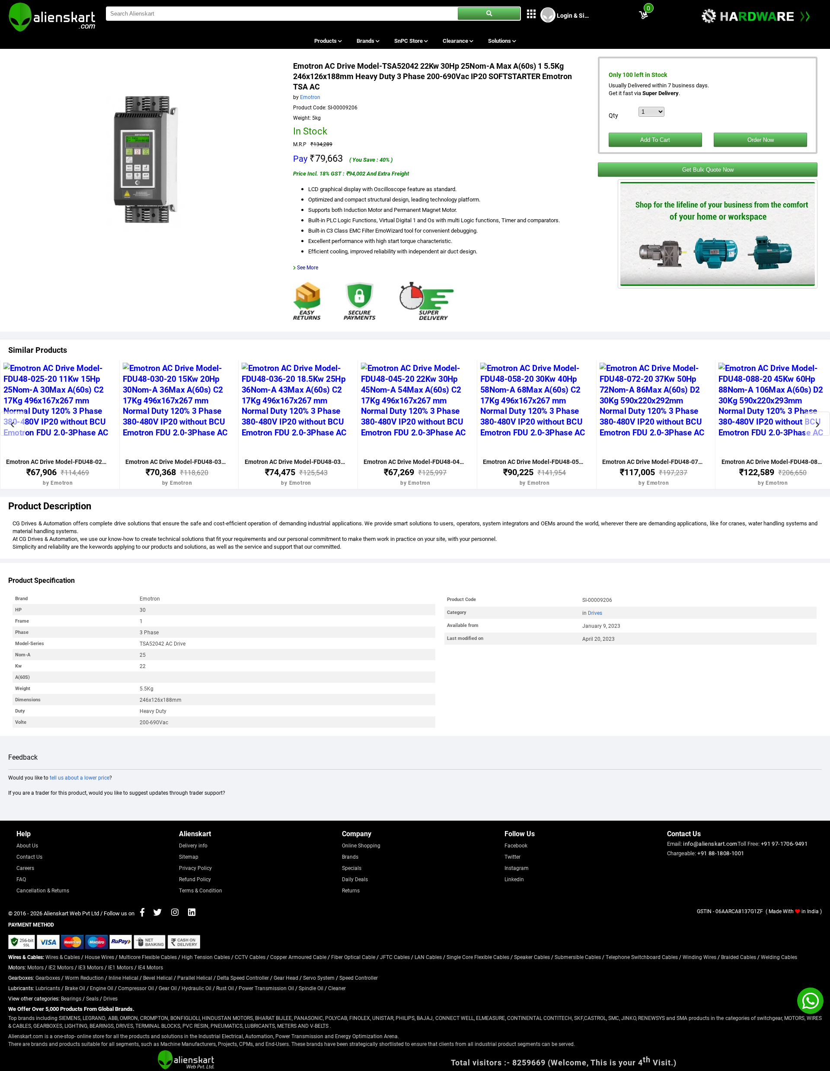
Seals (92, 998)
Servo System (319, 977)
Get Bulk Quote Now (708, 169)
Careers (25, 867)
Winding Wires (699, 956)
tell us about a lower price (79, 777)
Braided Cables (738, 956)
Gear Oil (168, 988)
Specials (351, 867)
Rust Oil (225, 988)
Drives (595, 612)
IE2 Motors (60, 967)
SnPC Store (409, 41)
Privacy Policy (195, 867)
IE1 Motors (120, 967)
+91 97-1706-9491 (784, 843)
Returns (351, 890)
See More (307, 267)
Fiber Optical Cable (353, 956)
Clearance (456, 41)
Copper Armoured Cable (298, 956)
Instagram (516, 867)
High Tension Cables (206, 956)
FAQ (21, 879)
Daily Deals (355, 879)
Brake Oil (75, 988)
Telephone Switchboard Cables (642, 956)
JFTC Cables (395, 956)
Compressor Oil (136, 988)
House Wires (99, 956)
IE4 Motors (150, 967)
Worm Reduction (84, 977)
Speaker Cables (532, 956)
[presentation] (12, 424)
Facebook (515, 845)
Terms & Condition (200, 890)
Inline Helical (123, 977)
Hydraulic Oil (196, 988)
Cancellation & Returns (42, 890)
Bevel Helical (157, 977)
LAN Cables (428, 956)
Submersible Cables (578, 956)
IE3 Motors (90, 967)
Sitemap (188, 856)
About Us (27, 845)
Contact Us (29, 856)
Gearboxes (47, 977)
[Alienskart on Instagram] (175, 913)
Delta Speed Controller (243, 977)
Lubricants (47, 988)
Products (326, 41)
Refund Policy (195, 879)
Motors (35, 967)
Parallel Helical (194, 977)
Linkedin (514, 879)
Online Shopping (361, 845)
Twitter (512, 856)
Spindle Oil (311, 988)
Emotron (310, 96)
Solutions (500, 41)
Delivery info (193, 845)
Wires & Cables (62, 956)
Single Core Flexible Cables (478, 956)
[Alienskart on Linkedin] (191, 913)
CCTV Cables (250, 956)
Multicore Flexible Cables (148, 956)
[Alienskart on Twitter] (157, 913)
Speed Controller (358, 977)
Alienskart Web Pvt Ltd (71, 913)
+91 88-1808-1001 (720, 853)
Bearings (71, 998)
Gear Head (286, 977)
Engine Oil (101, 988)
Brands (366, 41)
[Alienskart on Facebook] (142, 913)
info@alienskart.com (710, 843)
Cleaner (337, 988)
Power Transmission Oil (266, 988)
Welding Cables (779, 956)
